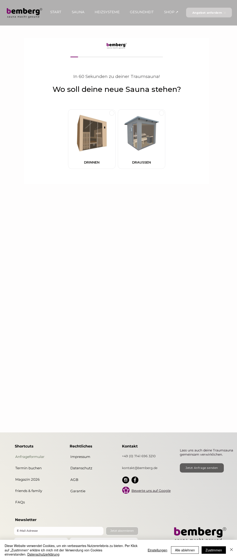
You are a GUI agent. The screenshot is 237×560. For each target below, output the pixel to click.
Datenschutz (81, 468)
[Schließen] (231, 550)
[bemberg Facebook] (134, 479)
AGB (74, 479)
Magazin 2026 (27, 479)
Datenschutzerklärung (43, 554)
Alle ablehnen (185, 550)
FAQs (20, 502)
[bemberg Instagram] (125, 479)
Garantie (77, 491)
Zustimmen (214, 550)
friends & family (28, 491)
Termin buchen (28, 468)
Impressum (80, 456)
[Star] (126, 490)
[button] (55, 12)
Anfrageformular (29, 456)
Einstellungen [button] (157, 550)
